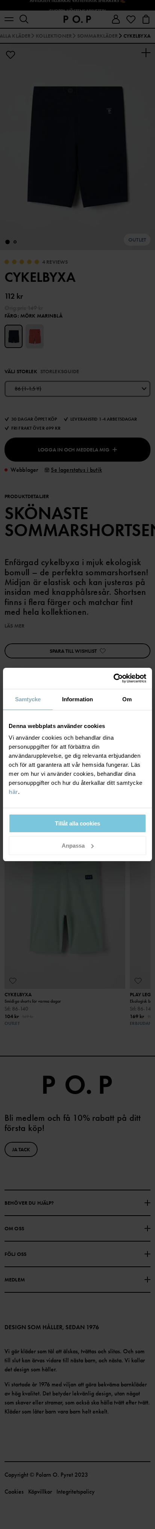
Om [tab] (127, 699)
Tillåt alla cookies (77, 823)
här (13, 792)
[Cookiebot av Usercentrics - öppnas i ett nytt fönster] (113, 678)
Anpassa (73, 845)
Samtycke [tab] (28, 699)
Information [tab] (77, 699)
